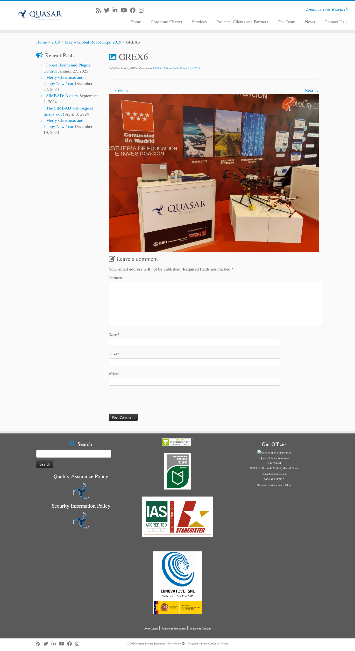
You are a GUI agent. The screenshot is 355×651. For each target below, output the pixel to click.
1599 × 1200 (160, 68)
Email (114, 354)
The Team (286, 21)
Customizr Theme (218, 643)
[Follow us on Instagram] (143, 10)
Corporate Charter (166, 21)
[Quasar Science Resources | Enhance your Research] (41, 16)
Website (114, 374)
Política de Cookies (200, 628)
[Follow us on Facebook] (134, 10)
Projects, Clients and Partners (242, 21)
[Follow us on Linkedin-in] (117, 10)
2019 (55, 42)
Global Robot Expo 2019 (99, 42)
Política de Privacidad (174, 628)
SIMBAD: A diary (62, 95)
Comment (117, 278)
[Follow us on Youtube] (125, 10)
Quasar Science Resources (150, 643)
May (69, 42)
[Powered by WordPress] (183, 642)
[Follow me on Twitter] (108, 10)
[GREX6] (214, 172)
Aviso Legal (151, 628)
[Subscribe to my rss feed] (100, 10)
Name (114, 334)
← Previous (119, 90)
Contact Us (335, 21)
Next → (312, 90)
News (310, 21)
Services (199, 21)
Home (135, 21)
